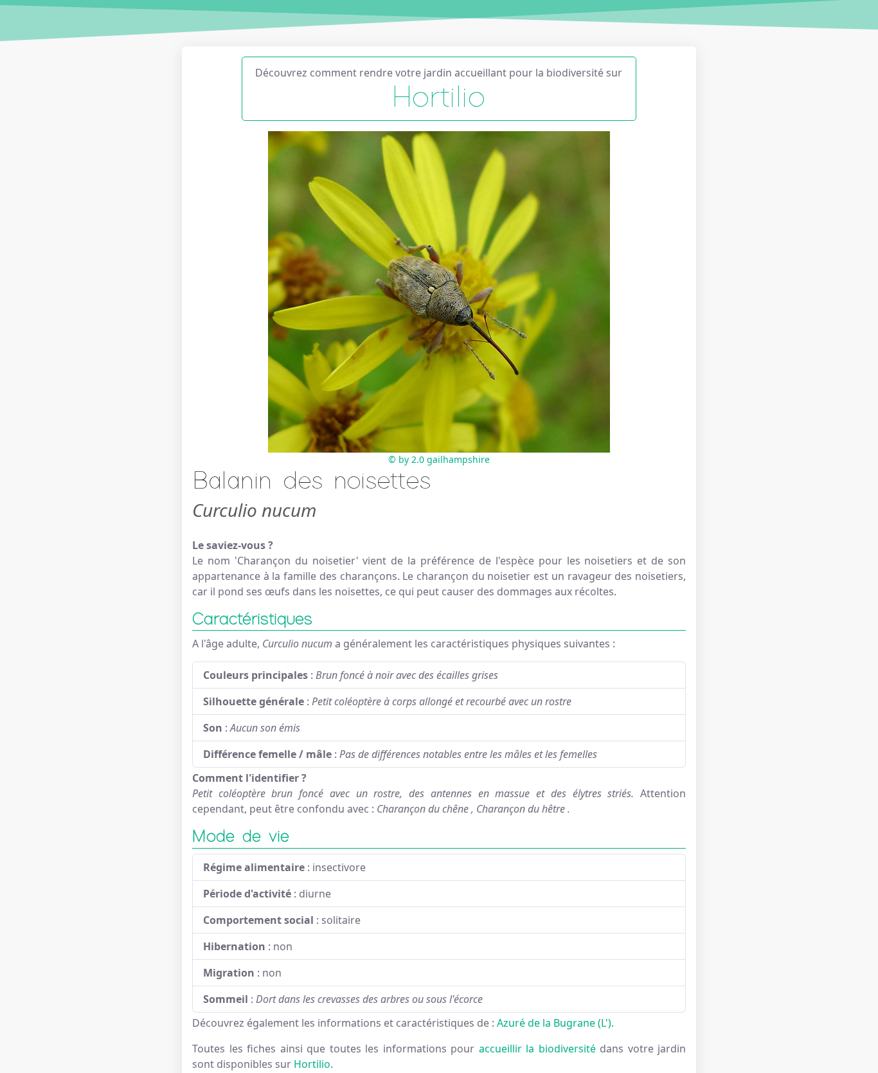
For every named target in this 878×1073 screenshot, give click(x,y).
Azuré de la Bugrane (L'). (555, 1023)
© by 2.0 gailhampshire (439, 459)
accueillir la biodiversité (539, 1048)
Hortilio (312, 1064)
